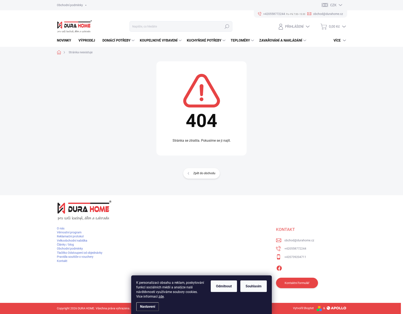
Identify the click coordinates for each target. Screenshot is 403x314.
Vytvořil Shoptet (303, 308)
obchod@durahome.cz (299, 240)
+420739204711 (295, 257)
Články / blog (65, 244)
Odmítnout (224, 286)
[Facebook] (279, 267)
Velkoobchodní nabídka (72, 240)
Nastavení (147, 307)
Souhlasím (254, 286)
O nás (60, 228)
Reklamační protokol (70, 236)
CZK (333, 5)
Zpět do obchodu (204, 173)
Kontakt (62, 261)
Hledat (227, 26)
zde (161, 296)
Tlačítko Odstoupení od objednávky (79, 252)
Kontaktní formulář (297, 283)
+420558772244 (295, 248)
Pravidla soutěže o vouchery (75, 256)
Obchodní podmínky (70, 5)
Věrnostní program (69, 232)
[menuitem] (65, 40)
